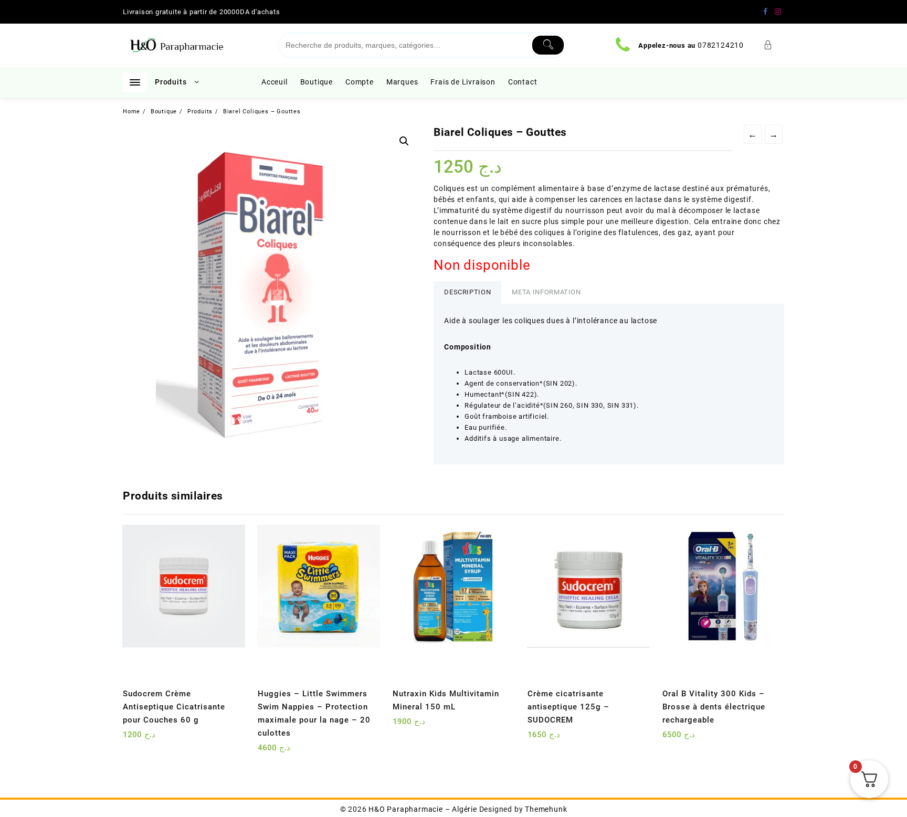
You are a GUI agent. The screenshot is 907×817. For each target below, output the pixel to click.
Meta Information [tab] (546, 292)
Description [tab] (467, 292)
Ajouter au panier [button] (132, 738)
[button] (404, 141)
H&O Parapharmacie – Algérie (422, 809)
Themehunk (546, 809)
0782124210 (721, 45)
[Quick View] (152, 738)
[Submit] (548, 45)
